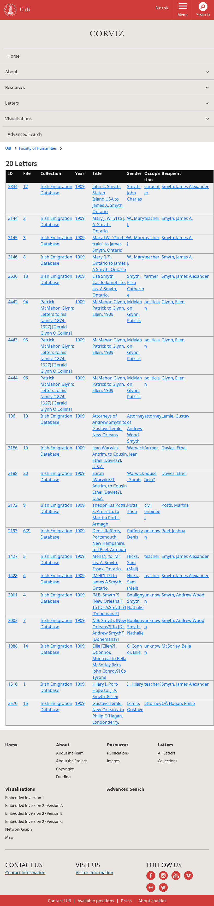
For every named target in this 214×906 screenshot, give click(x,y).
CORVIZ (107, 34)
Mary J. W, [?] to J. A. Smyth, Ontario (108, 224)
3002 (12, 620)
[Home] (10, 10)
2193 (12, 531)
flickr (152, 888)
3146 (12, 257)
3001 (12, 595)
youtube (177, 876)
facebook (152, 876)
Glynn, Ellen (173, 302)
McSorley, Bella (176, 646)
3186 (12, 448)
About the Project (71, 760)
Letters (12, 103)
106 (11, 416)
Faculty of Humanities (38, 148)
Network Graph (18, 829)
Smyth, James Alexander (185, 186)
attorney (152, 416)
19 (25, 448)
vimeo (190, 876)
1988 (12, 646)
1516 (12, 684)
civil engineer (152, 511)
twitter (165, 888)
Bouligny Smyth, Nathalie (135, 601)
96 (25, 378)
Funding (63, 776)
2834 (12, 186)
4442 (12, 302)
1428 (12, 575)
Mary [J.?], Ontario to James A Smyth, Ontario (109, 263)
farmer (151, 276)
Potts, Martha (175, 505)
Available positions (96, 901)
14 (25, 646)
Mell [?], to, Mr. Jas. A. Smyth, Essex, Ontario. (107, 562)
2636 (12, 276)
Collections (167, 760)
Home (14, 56)
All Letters (166, 753)
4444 (12, 378)
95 (25, 340)
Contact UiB (59, 901)
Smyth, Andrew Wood (183, 595)
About (11, 72)
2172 (12, 505)
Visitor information (94, 872)
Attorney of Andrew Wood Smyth (135, 428)
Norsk (162, 8)
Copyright (65, 768)
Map (9, 837)
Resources (15, 87)
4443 (12, 340)
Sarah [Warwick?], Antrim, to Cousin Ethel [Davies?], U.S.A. (109, 485)
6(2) (27, 531)
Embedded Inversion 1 (24, 797)
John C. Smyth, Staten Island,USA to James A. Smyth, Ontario (107, 199)
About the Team (70, 753)
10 (25, 416)
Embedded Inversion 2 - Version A (34, 805)
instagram (165, 876)
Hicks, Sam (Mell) (133, 562)
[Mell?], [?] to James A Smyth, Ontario (107, 582)
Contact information (25, 872)
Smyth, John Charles (134, 193)
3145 (12, 237)
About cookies (152, 901)
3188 (12, 473)
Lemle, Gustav (175, 416)
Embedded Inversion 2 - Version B (34, 813)
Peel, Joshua (173, 531)
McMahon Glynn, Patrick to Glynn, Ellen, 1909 (109, 308)
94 (25, 302)
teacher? (152, 684)
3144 (12, 218)
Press (126, 901)
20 (25, 473)
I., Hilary (135, 684)
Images (113, 760)
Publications (118, 753)
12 (25, 186)
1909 (80, 186)
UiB (8, 148)
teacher (151, 218)
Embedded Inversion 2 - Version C (34, 821)
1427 (12, 556)
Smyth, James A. (177, 218)
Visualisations (18, 119)
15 (25, 703)
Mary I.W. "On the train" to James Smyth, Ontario (109, 244)
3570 (12, 703)
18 (25, 276)
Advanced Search (25, 134)
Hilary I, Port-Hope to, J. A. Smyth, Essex (105, 690)
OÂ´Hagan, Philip (178, 703)
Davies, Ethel (174, 448)
